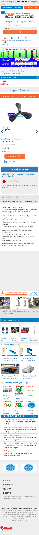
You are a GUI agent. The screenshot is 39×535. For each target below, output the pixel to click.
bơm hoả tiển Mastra (34, 340)
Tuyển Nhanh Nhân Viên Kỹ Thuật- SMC (16, 435)
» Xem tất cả (32, 416)
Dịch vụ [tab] (31, 22)
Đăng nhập (8, 7)
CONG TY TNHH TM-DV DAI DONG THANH (30, 412)
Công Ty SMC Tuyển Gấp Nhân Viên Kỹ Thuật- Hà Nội (20, 443)
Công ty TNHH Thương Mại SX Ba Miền (19, 412)
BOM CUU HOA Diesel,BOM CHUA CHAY (25, 340)
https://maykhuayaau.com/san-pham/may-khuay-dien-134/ (19, 186)
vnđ (7, 151)
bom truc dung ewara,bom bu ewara (4, 340)
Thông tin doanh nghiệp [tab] (11, 201)
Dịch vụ (18, 40)
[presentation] (31, 293)
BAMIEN (7, 481)
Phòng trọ (6, 523)
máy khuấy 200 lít (17, 311)
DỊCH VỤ (7, 493)
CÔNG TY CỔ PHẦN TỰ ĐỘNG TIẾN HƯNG (7, 412)
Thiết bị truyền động (17, 71)
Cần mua (12, 40)
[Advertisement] (19, 270)
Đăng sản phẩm (32, 7)
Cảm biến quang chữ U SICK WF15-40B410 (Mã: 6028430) (28, 360)
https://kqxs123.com (29, 523)
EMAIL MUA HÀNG (15, 156)
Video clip (5, 44)
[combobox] (20, 28)
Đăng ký (19, 7)
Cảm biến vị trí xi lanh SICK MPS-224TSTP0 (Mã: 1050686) (10, 360)
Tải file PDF (11, 162)
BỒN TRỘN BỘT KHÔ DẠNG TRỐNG (8, 312)
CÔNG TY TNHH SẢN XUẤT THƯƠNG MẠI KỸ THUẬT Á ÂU (18, 175)
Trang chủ (5, 71)
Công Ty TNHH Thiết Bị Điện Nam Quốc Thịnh (19, 397)
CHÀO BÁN (8, 485)
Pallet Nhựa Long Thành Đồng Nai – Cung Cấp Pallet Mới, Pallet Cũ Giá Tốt (10, 377)
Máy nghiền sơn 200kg (27, 311)
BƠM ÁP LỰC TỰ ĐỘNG (14, 340)
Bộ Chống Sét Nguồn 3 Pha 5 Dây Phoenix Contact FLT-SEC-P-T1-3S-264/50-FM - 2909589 (28, 377)
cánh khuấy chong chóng (11, 73)
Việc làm (5, 40)
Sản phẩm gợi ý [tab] (31, 201)
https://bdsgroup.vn (16, 523)
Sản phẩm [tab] (9, 22)
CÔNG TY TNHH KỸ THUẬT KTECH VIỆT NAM (7, 397)
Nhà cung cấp (26, 40)
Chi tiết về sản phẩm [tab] (10, 197)
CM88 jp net (7, 451)
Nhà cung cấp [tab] (21, 22)
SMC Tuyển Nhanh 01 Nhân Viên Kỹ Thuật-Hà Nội (19, 419)
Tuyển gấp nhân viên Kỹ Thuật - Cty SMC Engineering (20, 427)
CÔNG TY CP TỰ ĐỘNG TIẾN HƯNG (31, 397)
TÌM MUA (7, 489)
